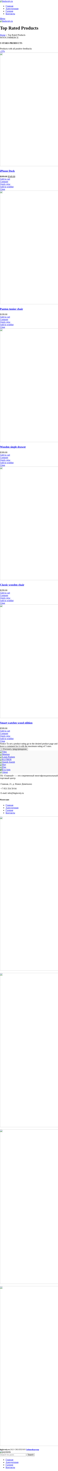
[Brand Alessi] (4, 772)
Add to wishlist (7, 186)
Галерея (9, 810)
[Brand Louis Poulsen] (7, 757)
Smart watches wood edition (16, 722)
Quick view (5, 184)
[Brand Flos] (3, 767)
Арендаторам (12, 808)
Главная (9, 805)
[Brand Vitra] (3, 752)
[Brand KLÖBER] (6, 759)
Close (2, 189)
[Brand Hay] (3, 764)
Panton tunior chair (11, 308)
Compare (4, 181)
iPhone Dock (7, 170)
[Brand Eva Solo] (5, 769)
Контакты (10, 813)
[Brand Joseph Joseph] (7, 762)
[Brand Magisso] (5, 754)
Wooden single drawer (13, 446)
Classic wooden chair (12, 584)
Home (2, 35)
